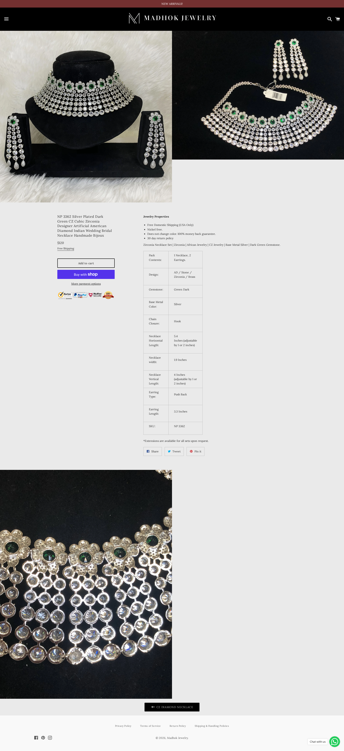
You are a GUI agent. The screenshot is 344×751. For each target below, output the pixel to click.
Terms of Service (150, 725)
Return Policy (178, 725)
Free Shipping (65, 248)
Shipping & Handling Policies (212, 725)
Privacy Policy (123, 725)
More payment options (86, 283)
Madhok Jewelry (177, 738)
